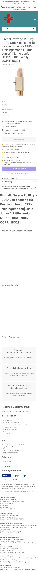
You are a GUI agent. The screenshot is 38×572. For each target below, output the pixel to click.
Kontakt (7, 436)
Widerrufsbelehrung (11, 427)
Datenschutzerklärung (12, 422)
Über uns (8, 433)
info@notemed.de (20, 9)
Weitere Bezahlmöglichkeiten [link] (19, 173)
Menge (4, 112)
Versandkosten (9, 109)
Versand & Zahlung (11, 429)
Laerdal (4, 64)
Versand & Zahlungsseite (17, 488)
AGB (6, 431)
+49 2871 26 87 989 (12, 515)
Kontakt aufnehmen (16, 162)
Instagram (8, 464)
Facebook (8, 461)
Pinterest (7, 466)
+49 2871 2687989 (13, 451)
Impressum (8, 420)
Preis (3, 102)
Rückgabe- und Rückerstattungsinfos (16, 425)
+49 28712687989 (15, 7)
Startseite (4, 35)
